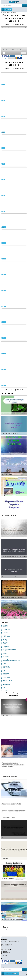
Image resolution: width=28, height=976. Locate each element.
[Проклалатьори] (14, 890)
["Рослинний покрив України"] (14, 609)
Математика (5, 652)
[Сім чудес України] (14, 486)
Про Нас (5, 951)
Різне (4, 670)
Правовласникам (6, 952)
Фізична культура (6, 684)
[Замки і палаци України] (14, 466)
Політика (5, 663)
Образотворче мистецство (8, 659)
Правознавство (6, 666)
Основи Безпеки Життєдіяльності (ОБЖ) (12, 660)
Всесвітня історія (6, 637)
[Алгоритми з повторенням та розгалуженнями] (14, 911)
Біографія (5, 633)
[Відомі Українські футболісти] (14, 870)
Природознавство (6, 667)
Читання (4, 688)
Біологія (4, 635)
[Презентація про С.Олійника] (14, 809)
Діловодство (5, 642)
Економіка (5, 645)
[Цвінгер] (14, 727)
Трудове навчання (7, 677)
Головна (3, 12)
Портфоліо (5, 664)
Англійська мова (6, 629)
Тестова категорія (7, 676)
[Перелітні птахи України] (14, 445)
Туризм (4, 678)
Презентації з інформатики (10, 12)
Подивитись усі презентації (5, 927)
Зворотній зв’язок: (11, 941)
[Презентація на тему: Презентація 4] (14, 768)
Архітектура (5, 630)
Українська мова (6, 681)
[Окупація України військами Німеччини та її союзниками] (14, 548)
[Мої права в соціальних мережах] (14, 788)
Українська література (7, 680)
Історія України (6, 626)
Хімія (4, 687)
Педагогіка (5, 661)
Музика (4, 654)
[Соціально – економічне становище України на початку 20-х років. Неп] (14, 527)
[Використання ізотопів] (14, 707)
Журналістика (6, 646)
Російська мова (6, 673)
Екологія (4, 643)
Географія (5, 639)
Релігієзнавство (6, 671)
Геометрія (5, 640)
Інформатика (5, 625)
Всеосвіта (5, 955)
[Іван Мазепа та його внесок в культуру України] (14, 589)
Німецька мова (6, 656)
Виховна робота (6, 636)
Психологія (5, 669)
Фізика (4, 683)
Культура (5, 650)
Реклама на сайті (7, 953)
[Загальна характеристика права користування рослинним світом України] (14, 404)
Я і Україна (5, 690)
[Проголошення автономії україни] (14, 568)
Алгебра (4, 628)
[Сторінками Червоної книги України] (14, 425)
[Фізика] (14, 748)
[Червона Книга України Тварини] (14, 507)
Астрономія (5, 632)
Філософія (5, 685)
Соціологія (5, 674)
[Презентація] (14, 829)
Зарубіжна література (7, 647)
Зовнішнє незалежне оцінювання (10, 649)
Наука (4, 657)
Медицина (5, 653)
